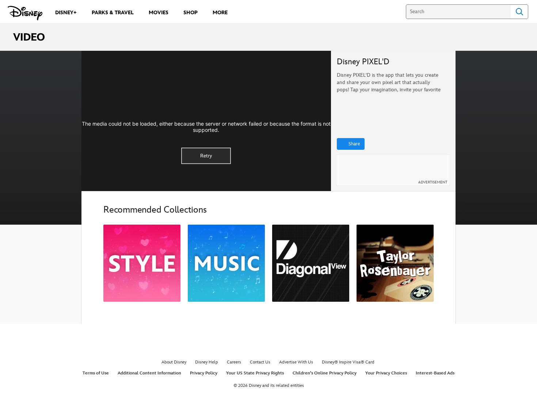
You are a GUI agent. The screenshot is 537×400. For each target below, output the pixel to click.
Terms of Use (96, 373)
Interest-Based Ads (435, 373)
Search (519, 11)
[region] (206, 121)
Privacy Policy (203, 373)
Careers (234, 362)
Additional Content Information (149, 373)
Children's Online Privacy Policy (325, 373)
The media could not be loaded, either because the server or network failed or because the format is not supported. (206, 127)
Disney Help (206, 362)
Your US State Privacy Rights (255, 373)
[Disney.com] (25, 13)
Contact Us (260, 362)
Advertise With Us (296, 362)
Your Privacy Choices (386, 373)
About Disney (173, 362)
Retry (206, 156)
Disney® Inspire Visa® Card (348, 362)
